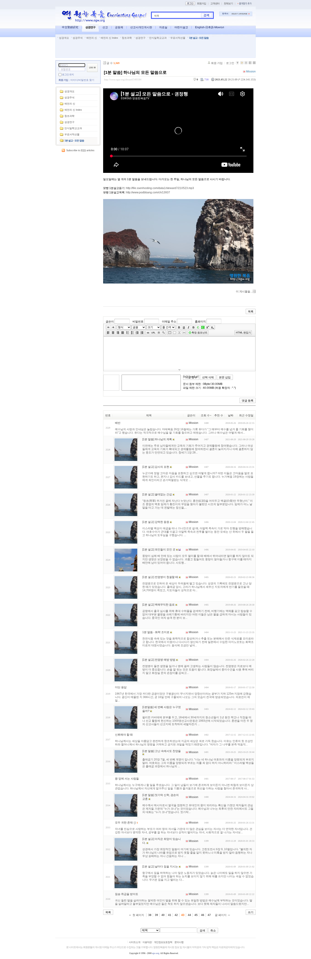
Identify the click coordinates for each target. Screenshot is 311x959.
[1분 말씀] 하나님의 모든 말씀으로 (135, 72)
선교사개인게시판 (141, 27)
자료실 (163, 27)
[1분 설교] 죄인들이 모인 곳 (158, 549)
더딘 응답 (121, 687)
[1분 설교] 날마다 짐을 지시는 (160, 866)
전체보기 (228, 3)
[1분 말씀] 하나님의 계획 (157, 439)
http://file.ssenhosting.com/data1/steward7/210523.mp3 (160, 188)
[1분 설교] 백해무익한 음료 (158, 604)
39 (156, 915)
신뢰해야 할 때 (124, 734)
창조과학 (127, 37)
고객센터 (214, 3)
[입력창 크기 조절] (179, 370)
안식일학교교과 (158, 37)
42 (176, 915)
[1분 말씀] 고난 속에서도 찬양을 (161, 751)
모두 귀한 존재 (124, 822)
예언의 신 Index (109, 37)
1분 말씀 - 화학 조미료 (155, 632)
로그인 (230, 63)
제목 (156, 15)
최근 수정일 (246, 415)
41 (169, 915)
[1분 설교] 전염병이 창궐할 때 (160, 577)
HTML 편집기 (243, 332)
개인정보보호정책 (163, 942)
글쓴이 (110, 321)
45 (196, 915)
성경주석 (78, 37)
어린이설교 (181, 27)
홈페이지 (200, 321)
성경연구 (90, 27)
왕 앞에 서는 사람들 (127, 778)
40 (163, 915)
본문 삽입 (225, 377)
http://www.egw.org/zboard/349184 (122, 79)
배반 (117, 423)
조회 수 (205, 415)
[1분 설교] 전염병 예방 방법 (158, 659)
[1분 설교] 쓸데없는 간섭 (157, 494)
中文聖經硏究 (70, 27)
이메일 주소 (169, 321)
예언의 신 (91, 37)
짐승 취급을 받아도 (126, 894)
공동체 (119, 27)
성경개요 (64, 37)
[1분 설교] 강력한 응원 (155, 522)
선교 (105, 27)
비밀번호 (138, 321)
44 (189, 915)
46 (202, 915)
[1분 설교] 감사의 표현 (155, 466)
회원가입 (201, 3)
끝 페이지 (221, 915)
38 (149, 915)
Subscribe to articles (80, 150)
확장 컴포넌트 (199, 332)
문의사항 (179, 942)
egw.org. (156, 953)
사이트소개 (134, 942)
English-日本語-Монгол (209, 27)
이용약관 (147, 942)
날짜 (230, 415)
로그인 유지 (68, 74)
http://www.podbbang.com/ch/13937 (148, 192)
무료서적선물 (177, 37)
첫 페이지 (138, 915)
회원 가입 (63, 80)
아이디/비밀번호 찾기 (82, 80)
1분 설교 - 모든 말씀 (199, 37)
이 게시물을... (244, 291)
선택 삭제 (208, 377)
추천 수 (218, 415)
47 (209, 915)
